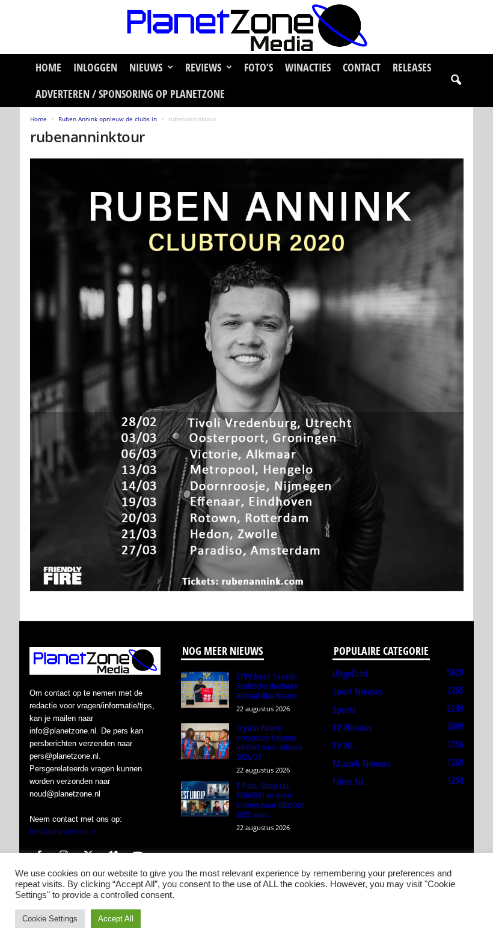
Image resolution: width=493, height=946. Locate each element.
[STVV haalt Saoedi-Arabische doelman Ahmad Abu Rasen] (205, 690)
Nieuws (145, 67)
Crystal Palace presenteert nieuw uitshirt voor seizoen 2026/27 (269, 742)
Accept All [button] (115, 918)
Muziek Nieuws (361, 763)
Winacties (308, 67)
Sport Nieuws (357, 691)
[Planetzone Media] (246, 27)
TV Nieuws (352, 727)
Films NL (348, 781)
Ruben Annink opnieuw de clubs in (107, 119)
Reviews (203, 67)
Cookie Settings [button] (50, 918)
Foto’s (258, 67)
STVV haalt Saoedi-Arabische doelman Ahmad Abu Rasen (267, 685)
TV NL (343, 745)
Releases (412, 67)
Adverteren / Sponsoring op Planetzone (130, 93)
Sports (344, 709)
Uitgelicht (350, 673)
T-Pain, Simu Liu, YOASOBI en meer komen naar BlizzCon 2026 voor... (270, 800)
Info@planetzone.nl (63, 831)
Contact (362, 67)
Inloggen (95, 67)
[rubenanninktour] (247, 374)
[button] (455, 80)
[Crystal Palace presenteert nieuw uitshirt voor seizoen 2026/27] (205, 741)
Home (48, 67)
